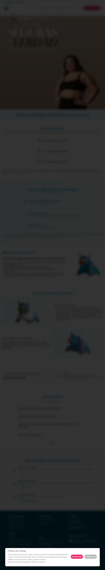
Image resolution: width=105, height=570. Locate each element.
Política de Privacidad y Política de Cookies (29, 562)
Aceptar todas (77, 557)
